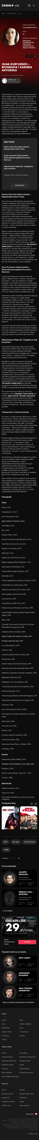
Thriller (6, 849)
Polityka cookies (25, 1061)
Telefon (4, 1039)
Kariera (22, 1065)
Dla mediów (23, 1053)
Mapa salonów (24, 1105)
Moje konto (23, 1098)
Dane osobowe (7, 1072)
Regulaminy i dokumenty (28, 1057)
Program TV (5, 1098)
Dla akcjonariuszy (7, 1057)
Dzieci (22, 1028)
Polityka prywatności (26, 1072)
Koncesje (5, 1069)
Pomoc (4, 1090)
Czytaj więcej (8, 911)
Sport (21, 1020)
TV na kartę (5, 1036)
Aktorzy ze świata (31, 965)
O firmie (4, 1053)
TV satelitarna (24, 1032)
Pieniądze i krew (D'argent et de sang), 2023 (18, 764)
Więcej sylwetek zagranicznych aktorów (18, 1002)
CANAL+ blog (6, 1105)
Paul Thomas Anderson (25, 989)
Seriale (4, 1020)
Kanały (22, 1101)
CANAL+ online (6, 1032)
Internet (22, 1036)
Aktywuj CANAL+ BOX (27, 1094)
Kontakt (22, 1090)
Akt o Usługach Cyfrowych (10, 1076)
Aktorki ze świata (17, 75)
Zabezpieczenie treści (9, 1061)
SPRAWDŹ (27, 942)
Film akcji (16, 842)
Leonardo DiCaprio (24, 974)
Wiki (3, 14)
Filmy (3, 1024)
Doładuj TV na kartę (8, 1101)
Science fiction (29, 842)
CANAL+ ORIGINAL (25, 1024)
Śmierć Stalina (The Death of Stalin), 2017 (17, 636)
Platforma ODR (24, 1069)
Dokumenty (5, 1028)
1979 (5, 842)
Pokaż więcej (19, 185)
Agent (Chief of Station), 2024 (13, 521)
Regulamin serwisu (7, 1065)
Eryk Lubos (24, 958)
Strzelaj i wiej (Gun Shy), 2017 (12, 641)
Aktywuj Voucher (7, 1094)
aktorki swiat (11, 14)
